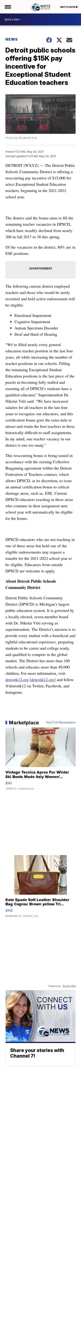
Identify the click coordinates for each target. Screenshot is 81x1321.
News (11, 39)
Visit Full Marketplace (61, 722)
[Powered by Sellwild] (69, 986)
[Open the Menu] (7, 6)
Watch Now (68, 7)
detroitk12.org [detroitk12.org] (30, 679)
